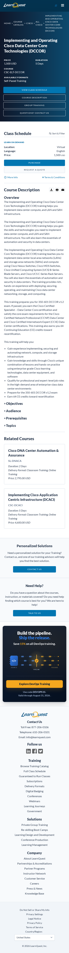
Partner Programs (34, 868)
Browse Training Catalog (34, 766)
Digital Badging (34, 791)
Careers (34, 883)
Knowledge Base (34, 893)
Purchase (34, 163)
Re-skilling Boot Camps (34, 829)
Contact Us (34, 569)
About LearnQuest (34, 858)
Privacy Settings (34, 914)
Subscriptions (34, 781)
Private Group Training (34, 824)
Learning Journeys (34, 806)
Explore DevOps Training (34, 684)
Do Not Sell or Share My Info (34, 909)
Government (34, 811)
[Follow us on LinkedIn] (28, 751)
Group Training (34, 105)
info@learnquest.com (38, 737)
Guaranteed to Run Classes (34, 776)
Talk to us (34, 613)
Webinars (34, 801)
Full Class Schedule (35, 771)
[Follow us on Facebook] (34, 751)
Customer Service (34, 878)
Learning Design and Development (34, 834)
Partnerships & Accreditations (34, 863)
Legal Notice (34, 918)
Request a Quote (34, 169)
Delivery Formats (34, 786)
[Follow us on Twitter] (40, 751)
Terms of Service (34, 927)
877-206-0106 (40, 727)
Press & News (34, 888)
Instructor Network (34, 873)
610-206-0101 (41, 732)
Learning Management (35, 844)
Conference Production (34, 839)
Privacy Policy (34, 923)
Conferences (34, 796)
